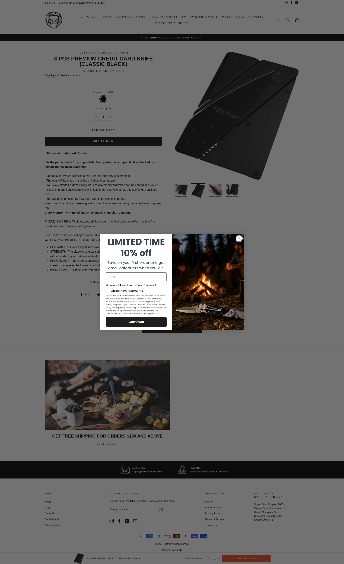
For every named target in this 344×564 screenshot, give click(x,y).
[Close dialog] (239, 238)
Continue (136, 321)
